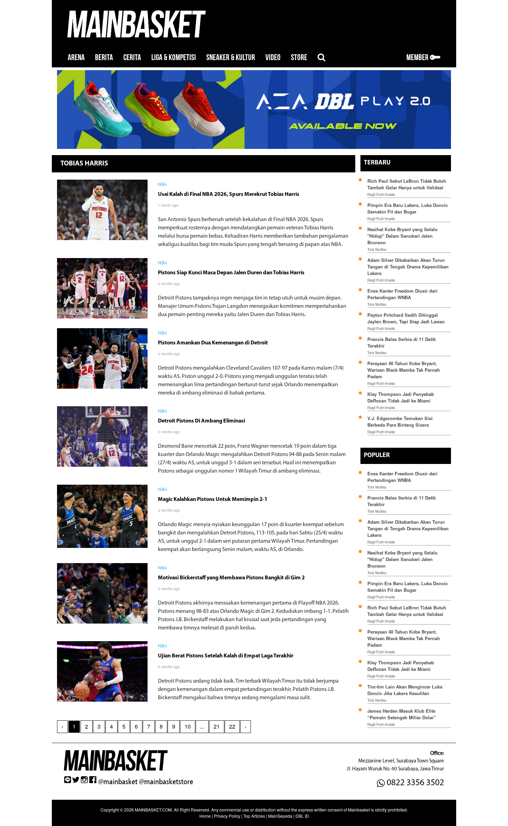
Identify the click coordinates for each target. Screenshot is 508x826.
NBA (162, 184)
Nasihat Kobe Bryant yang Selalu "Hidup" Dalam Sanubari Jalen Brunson (402, 236)
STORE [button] (299, 58)
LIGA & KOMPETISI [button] (173, 58)
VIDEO (273, 58)
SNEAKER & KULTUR (230, 58)
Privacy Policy (227, 816)
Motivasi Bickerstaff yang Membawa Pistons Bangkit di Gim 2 (231, 578)
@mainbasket (118, 781)
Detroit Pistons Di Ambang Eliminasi (201, 421)
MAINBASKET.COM (153, 810)
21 (217, 726)
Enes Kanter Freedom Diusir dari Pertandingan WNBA (402, 294)
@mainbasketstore (166, 781)
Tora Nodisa (376, 249)
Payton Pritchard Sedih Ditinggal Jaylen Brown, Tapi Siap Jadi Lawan (406, 318)
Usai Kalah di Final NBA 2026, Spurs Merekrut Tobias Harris (228, 194)
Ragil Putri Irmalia (381, 194)
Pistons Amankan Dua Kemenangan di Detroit (213, 343)
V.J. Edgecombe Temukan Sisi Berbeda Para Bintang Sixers (400, 421)
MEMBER (418, 58)
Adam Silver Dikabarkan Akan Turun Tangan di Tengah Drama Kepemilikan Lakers (408, 266)
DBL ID (302, 816)
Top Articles (254, 816)
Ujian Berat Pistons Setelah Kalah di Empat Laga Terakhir (225, 656)
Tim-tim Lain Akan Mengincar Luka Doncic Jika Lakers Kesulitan (404, 689)
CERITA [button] (132, 58)
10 (188, 726)
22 (232, 726)
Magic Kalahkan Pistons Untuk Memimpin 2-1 (212, 499)
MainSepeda (280, 816)
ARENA (76, 58)
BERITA (104, 58)
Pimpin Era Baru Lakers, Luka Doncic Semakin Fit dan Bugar (407, 208)
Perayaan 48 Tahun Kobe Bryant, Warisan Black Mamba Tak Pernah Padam (403, 370)
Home (205, 816)
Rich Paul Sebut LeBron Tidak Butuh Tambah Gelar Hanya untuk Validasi (406, 184)
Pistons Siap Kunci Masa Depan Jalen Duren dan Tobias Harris (231, 273)
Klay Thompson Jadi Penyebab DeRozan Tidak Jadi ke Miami (400, 397)
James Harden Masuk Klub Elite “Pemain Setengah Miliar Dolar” (401, 714)
